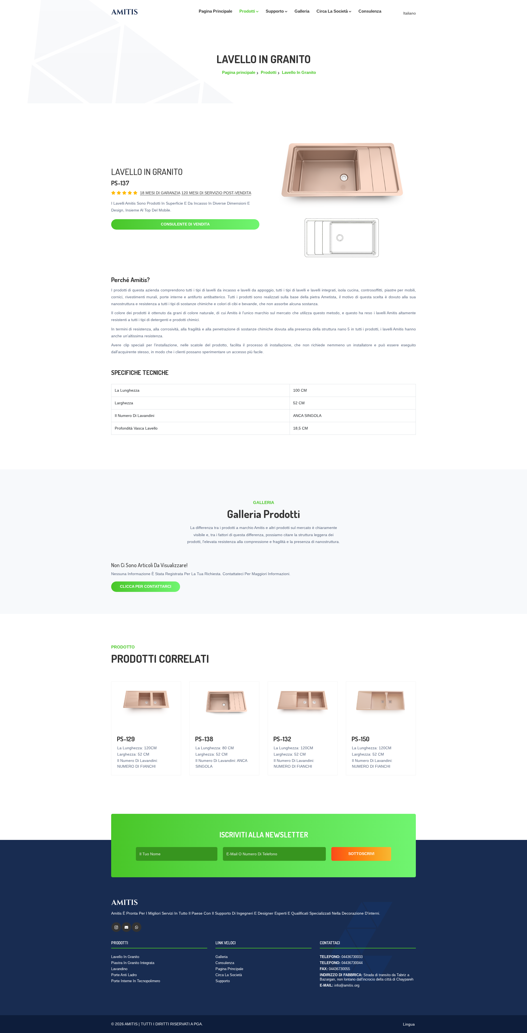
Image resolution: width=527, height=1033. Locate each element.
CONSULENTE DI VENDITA (185, 224)
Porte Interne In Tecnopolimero (135, 981)
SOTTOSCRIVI (361, 853)
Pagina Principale (229, 969)
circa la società (332, 11)
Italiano (409, 13)
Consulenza (369, 11)
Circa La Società (228, 975)
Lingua (408, 1024)
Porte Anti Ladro (124, 975)
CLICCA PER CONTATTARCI (145, 586)
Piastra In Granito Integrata (132, 963)
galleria (302, 11)
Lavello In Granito (299, 72)
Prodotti (247, 11)
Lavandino (119, 969)
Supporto (275, 11)
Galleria (221, 957)
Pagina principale (215, 11)
